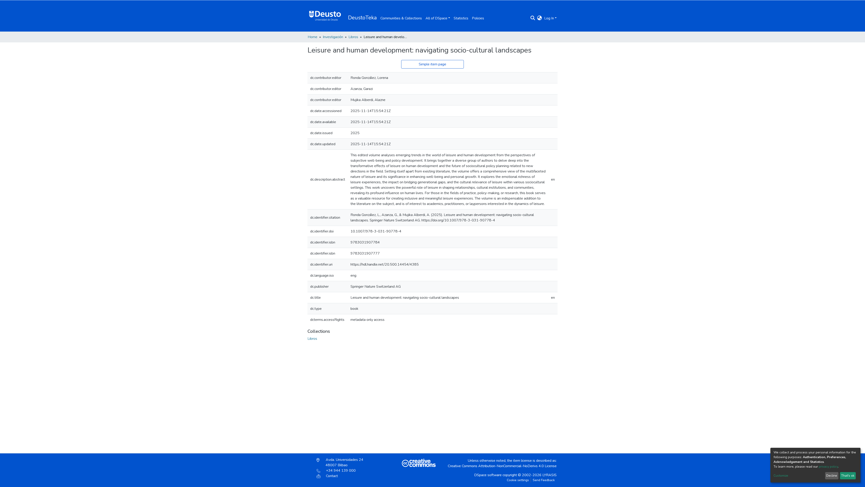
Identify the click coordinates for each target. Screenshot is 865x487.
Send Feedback (544, 480)
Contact (332, 475)
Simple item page (432, 64)
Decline (831, 475)
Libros (353, 36)
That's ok (847, 475)
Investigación (333, 36)
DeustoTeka (362, 17)
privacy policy (828, 466)
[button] (539, 18)
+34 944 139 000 (341, 470)
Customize (781, 475)
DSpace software (488, 475)
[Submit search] (533, 18)
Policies (478, 18)
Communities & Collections (401, 18)
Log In (549, 18)
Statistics (461, 18)
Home (312, 36)
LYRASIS (549, 475)
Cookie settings (518, 480)
